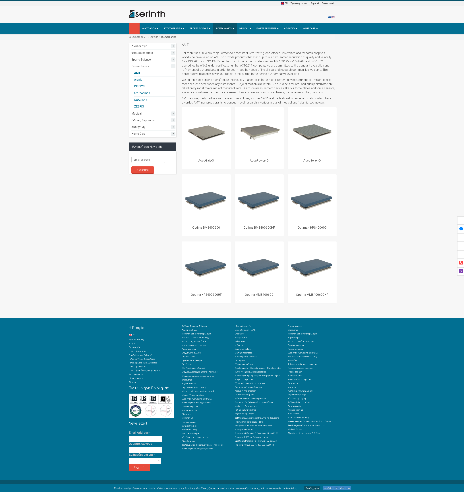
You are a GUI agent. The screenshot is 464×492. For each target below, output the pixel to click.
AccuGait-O (206, 160)
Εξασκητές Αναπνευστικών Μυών (197, 399)
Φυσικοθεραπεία (173, 28)
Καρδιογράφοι (294, 337)
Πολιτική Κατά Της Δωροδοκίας (143, 363)
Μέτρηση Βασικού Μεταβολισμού (197, 334)
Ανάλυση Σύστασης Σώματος (194, 326)
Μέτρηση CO (188, 418)
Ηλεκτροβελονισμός (190, 433)
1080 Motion (293, 414)
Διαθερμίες (240, 360)
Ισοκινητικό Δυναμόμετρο (299, 379)
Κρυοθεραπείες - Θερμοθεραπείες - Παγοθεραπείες (258, 368)
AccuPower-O (259, 160)
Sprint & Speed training (298, 417)
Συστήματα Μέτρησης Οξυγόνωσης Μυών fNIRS (256, 433)
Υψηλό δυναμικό (189, 426)
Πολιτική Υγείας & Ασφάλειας (142, 359)
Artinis (138, 79)
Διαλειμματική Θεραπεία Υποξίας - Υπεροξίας (202, 445)
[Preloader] (206, 131)
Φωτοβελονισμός (189, 430)
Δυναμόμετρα (294, 383)
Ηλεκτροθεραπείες (243, 326)
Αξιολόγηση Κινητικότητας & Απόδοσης (305, 433)
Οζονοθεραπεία (189, 441)
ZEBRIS (139, 106)
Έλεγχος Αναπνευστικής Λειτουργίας (198, 376)
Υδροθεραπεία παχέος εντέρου (195, 437)
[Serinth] (147, 14)
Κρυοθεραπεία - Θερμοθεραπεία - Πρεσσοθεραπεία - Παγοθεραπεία (311, 421)
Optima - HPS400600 (312, 227)
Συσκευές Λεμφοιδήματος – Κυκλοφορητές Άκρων (257, 376)
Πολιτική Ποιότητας (137, 351)
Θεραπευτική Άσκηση (244, 414)
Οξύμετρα (186, 414)
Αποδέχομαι (312, 487)
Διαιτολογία (149, 28)
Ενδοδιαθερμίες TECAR (245, 330)
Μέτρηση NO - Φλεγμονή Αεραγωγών (198, 391)
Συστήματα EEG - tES (244, 429)
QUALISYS (141, 100)
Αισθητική (290, 28)
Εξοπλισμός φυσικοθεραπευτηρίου (250, 383)
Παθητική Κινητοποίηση (245, 410)
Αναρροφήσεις (241, 337)
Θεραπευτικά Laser (243, 349)
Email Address (139, 432)
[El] (329, 16)
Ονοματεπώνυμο (140, 443)
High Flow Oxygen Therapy (194, 387)
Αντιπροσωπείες (136, 374)
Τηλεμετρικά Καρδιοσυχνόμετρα (302, 364)
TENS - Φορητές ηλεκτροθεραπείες (250, 372)
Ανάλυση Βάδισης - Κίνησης (300, 402)
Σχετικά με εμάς (299, 3)
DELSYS (139, 86)
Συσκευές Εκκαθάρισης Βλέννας (196, 403)
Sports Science (199, 28)
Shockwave (240, 334)
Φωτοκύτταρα (294, 360)
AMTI (137, 73)
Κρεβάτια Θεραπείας (244, 379)
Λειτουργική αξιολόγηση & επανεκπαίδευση (254, 402)
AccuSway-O (312, 160)
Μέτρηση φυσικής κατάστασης (195, 337)
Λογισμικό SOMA (189, 330)
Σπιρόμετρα (187, 380)
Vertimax (292, 387)
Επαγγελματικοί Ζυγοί (191, 353)
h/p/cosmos (142, 93)
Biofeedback (240, 341)
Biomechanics (224, 28)
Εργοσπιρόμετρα (189, 384)
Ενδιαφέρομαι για (142, 454)
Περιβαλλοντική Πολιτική (140, 355)
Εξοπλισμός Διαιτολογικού (193, 368)
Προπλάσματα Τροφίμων (192, 360)
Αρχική (154, 37)
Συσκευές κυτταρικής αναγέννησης (197, 449)
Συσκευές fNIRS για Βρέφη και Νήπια (251, 437)
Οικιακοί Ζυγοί (188, 356)
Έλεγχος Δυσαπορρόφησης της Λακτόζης (200, 372)
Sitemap (132, 382)
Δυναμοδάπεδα (294, 406)
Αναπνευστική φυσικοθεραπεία (248, 387)
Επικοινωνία (328, 3)
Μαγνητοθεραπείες (243, 353)
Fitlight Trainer (295, 372)
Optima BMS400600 (206, 227)
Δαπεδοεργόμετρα (190, 406)
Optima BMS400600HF (259, 227)
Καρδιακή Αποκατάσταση (245, 391)
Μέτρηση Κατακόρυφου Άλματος (302, 356)
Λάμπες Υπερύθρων (244, 364)
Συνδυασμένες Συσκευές (246, 356)
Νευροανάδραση (189, 422)
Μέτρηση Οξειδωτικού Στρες (301, 341)
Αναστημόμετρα (189, 349)
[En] (333, 16)
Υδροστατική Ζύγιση (297, 398)
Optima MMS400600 (259, 294)
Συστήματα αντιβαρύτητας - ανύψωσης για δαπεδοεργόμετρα (307, 425)
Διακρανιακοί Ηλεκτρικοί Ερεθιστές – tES (253, 426)
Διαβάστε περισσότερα (337, 487)
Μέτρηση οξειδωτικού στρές (195, 341)
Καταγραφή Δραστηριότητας (194, 345)
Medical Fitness (295, 429)
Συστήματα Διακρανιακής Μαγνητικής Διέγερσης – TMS (258, 418)
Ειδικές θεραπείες (266, 28)
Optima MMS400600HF (312, 294)
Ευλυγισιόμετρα (295, 376)
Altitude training (295, 410)
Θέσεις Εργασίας (136, 378)
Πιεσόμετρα (187, 364)
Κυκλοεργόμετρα (189, 410)
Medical (244, 28)
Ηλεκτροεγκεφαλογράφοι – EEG (249, 422)
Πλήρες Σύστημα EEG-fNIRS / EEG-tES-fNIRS (254, 445)
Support (314, 3)
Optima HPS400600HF (206, 294)
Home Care (309, 28)
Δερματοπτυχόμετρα (297, 395)
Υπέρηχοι (239, 345)
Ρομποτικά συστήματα (244, 395)
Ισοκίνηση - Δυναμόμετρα (246, 406)
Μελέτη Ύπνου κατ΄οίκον (193, 395)
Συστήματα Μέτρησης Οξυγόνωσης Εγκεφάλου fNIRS (256, 441)
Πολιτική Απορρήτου (138, 366)
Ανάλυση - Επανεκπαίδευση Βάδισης (250, 398)
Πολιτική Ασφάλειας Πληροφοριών (144, 370)
